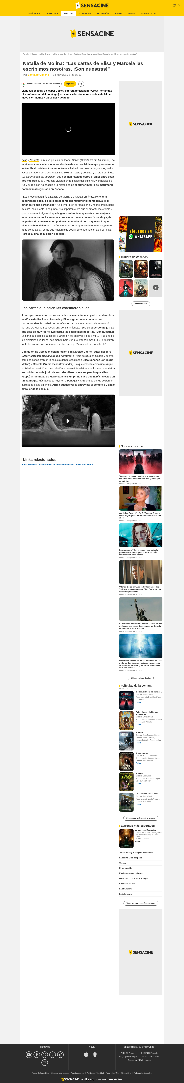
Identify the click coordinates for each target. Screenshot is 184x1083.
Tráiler (138, 702)
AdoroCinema (147, 1056)
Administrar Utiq (112, 1073)
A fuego (139, 773)
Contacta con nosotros (60, 1073)
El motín (139, 733)
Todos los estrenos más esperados (140, 903)
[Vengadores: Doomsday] (126, 838)
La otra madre (125, 889)
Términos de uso (77, 1073)
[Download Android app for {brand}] (96, 1054)
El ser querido (142, 753)
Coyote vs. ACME (127, 884)
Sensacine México (136, 1060)
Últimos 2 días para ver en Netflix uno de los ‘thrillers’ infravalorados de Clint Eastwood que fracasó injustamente (140, 589)
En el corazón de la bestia (130, 873)
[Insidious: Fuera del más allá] (126, 700)
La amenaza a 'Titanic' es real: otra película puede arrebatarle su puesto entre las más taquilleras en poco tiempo (138, 552)
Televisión (103, 13)
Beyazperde (125, 1056)
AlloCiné (124, 1053)
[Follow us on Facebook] (37, 1054)
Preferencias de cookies (143, 1073)
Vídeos (118, 13)
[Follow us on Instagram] (53, 1054)
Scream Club (148, 13)
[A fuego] (126, 781)
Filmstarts (146, 1053)
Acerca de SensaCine (40, 1073)
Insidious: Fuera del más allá (149, 692)
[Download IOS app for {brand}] (87, 1054)
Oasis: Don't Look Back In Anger (133, 878)
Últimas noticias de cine (141, 678)
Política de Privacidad (95, 1073)
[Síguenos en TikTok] (61, 1054)
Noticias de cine (44, 54)
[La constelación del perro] (126, 802)
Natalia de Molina (60, 196)
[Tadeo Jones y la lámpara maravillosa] (126, 720)
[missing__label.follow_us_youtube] (29, 1054)
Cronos (122, 863)
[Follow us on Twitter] (45, 1054)
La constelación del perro (147, 794)
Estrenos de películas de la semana (140, 818)
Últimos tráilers (141, 304)
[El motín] (126, 741)
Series (131, 13)
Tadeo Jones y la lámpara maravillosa (136, 853)
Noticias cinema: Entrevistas (62, 54)
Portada (25, 54)
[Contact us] (45, 1062)
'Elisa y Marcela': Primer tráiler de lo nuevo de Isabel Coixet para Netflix (57, 464)
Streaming (85, 13)
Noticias (68, 13)
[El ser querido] (126, 761)
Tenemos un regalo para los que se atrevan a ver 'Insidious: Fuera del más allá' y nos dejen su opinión (139, 478)
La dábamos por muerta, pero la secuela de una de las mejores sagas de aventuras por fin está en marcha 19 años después (140, 626)
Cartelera (52, 13)
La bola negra (125, 894)
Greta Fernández (85, 196)
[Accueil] (92, 5)
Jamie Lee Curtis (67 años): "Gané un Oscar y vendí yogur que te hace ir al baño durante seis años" (140, 515)
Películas (34, 13)
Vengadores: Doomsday (145, 830)
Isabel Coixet (51, 323)
